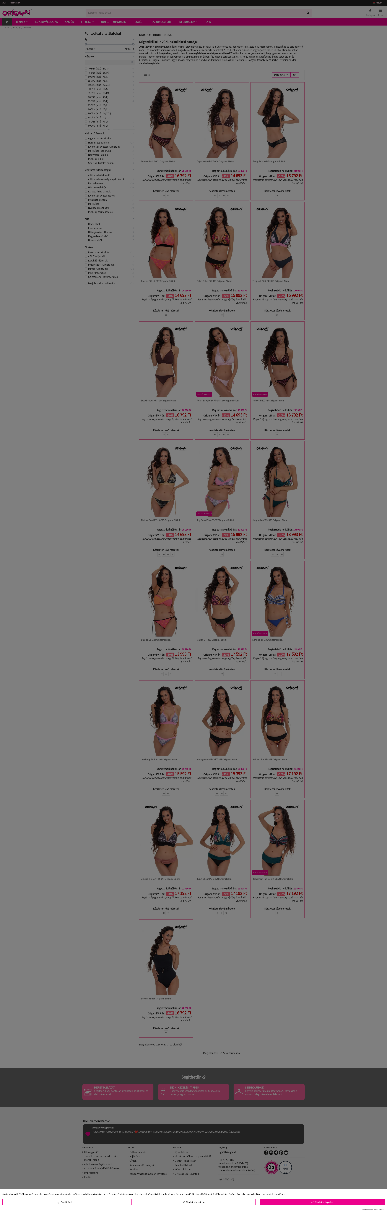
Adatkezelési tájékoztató (373, 1209)
